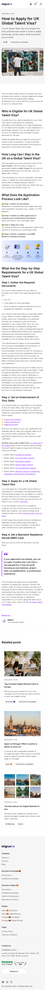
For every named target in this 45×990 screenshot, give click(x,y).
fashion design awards (24, 465)
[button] (31, 4)
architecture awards (23, 455)
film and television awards (25, 468)
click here (24, 502)
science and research (12, 419)
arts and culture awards (24, 458)
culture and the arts (12, 422)
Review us (14, 971)
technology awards (22, 461)
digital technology (11, 424)
